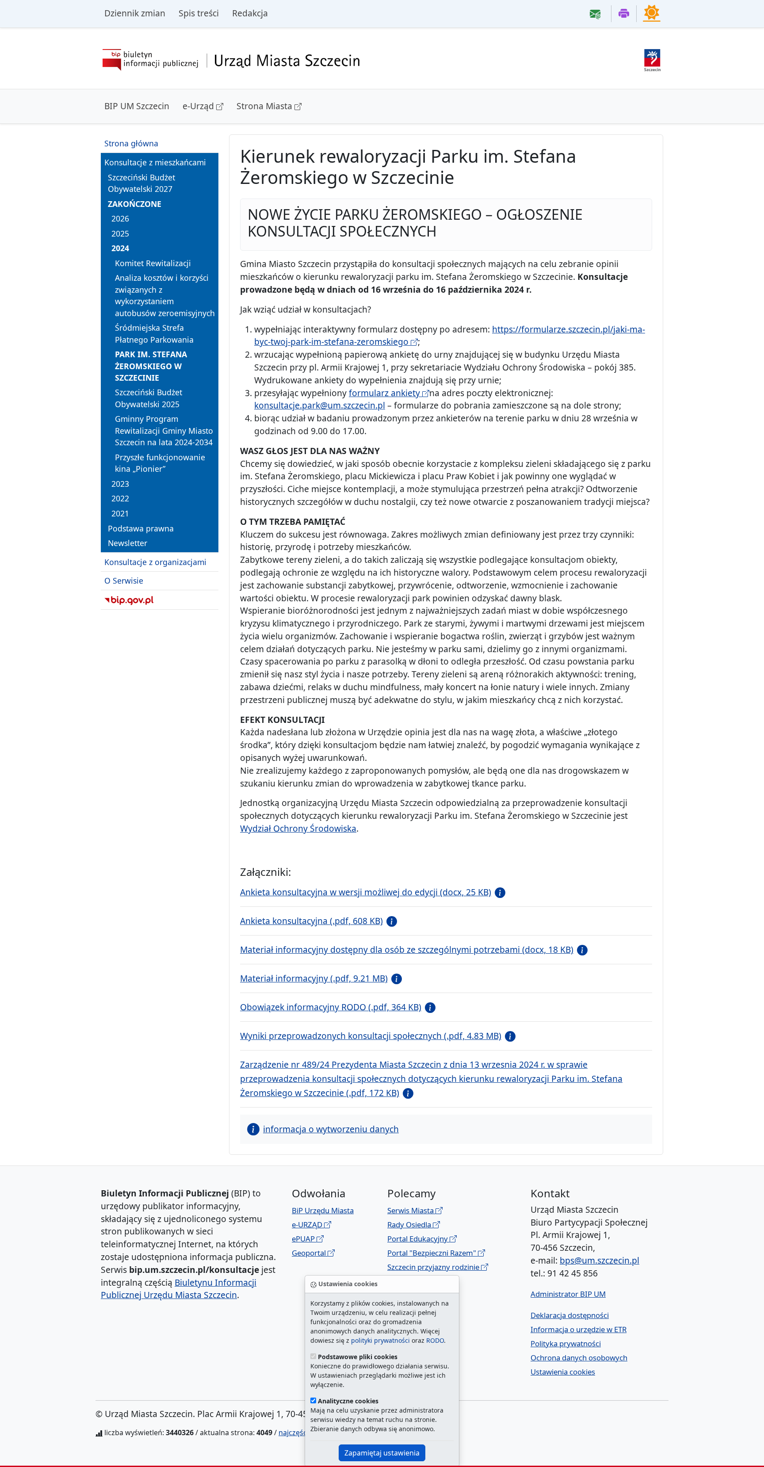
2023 (120, 483)
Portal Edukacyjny (418, 1239)
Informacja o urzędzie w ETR (578, 1329)
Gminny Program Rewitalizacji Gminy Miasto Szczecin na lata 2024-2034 (164, 430)
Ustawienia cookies (563, 1372)
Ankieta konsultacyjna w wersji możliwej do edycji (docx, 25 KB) (365, 892)
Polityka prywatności (566, 1343)
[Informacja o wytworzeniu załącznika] (498, 892)
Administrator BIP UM (568, 1294)
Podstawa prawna (141, 528)
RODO (435, 1340)
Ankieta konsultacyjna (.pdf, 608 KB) (311, 921)
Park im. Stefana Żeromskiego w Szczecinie (151, 366)
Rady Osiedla (410, 1224)
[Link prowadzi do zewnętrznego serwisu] (652, 59)
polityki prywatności (380, 1340)
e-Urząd (199, 106)
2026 (120, 218)
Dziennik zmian (134, 13)
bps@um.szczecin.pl (599, 1260)
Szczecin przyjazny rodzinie (434, 1267)
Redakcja (250, 13)
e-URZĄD (308, 1224)
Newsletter (127, 543)
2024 (120, 248)
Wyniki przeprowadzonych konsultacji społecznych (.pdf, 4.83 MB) (370, 1036)
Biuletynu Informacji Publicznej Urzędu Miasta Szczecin (178, 1288)
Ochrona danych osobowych (579, 1357)
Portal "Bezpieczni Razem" (432, 1253)
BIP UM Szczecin (136, 106)
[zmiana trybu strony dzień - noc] (651, 13)
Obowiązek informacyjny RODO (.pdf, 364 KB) (330, 1007)
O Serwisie (123, 580)
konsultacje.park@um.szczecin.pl (319, 405)
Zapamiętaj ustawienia (382, 1453)
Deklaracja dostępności (570, 1315)
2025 (120, 233)
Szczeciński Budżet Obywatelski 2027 (141, 183)
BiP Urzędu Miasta (323, 1210)
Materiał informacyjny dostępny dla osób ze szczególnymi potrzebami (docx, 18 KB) (406, 949)
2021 (120, 513)
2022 (120, 498)
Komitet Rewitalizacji (153, 263)
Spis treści (199, 13)
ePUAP (304, 1239)
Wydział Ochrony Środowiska (298, 828)
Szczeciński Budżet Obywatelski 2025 (148, 398)
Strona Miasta (265, 106)
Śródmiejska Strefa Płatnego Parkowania (154, 333)
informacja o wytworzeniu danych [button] (331, 1129)
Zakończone (134, 203)
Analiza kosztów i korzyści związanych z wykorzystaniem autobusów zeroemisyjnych (165, 295)
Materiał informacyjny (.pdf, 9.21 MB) (314, 978)
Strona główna (131, 143)
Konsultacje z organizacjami (155, 561)
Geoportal (310, 1253)
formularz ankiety (385, 393)
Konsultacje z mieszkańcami (155, 162)
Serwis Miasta (411, 1210)
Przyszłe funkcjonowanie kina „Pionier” (160, 463)
